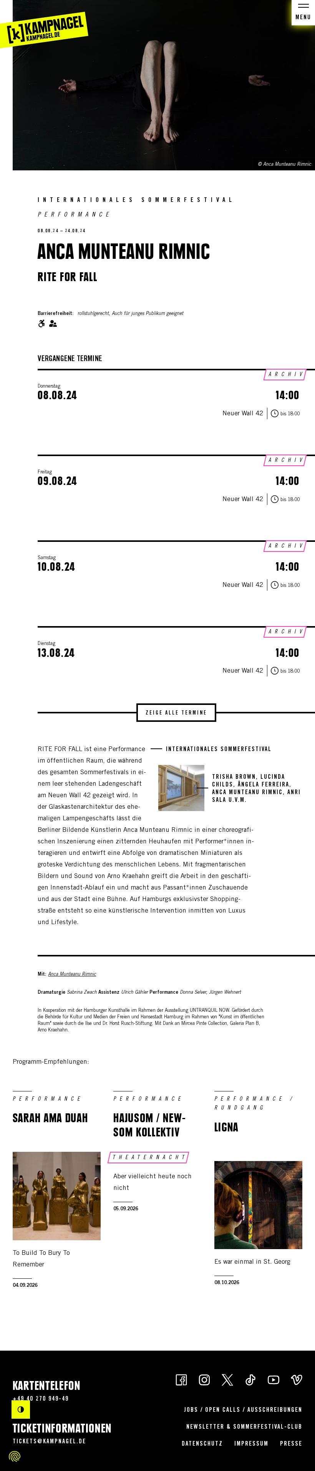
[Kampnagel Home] (44, 24)
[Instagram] (204, 1379)
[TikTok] (250, 1379)
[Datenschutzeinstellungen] (14, 1456)
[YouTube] (273, 1379)
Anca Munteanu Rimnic (72, 974)
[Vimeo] (296, 1379)
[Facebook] (181, 1379)
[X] (227, 1379)
